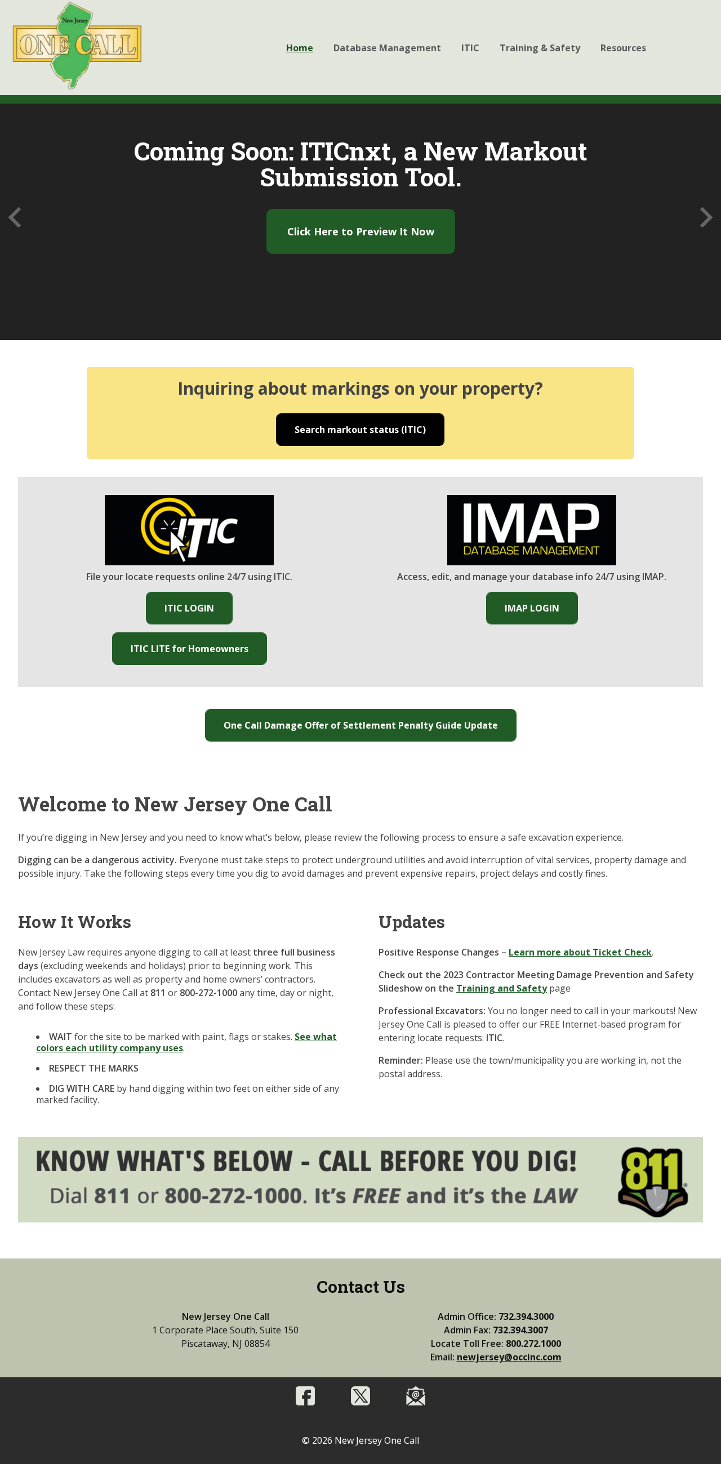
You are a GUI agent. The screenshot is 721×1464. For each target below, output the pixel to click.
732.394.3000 (526, 1316)
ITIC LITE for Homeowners (198, 653)
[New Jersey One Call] (76, 46)
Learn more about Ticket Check (580, 952)
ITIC (470, 48)
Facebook (305, 1395)
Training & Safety (540, 48)
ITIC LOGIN (198, 612)
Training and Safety (501, 988)
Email (415, 1395)
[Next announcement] (702, 217)
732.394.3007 (520, 1330)
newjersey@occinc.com (509, 1357)
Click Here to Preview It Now (360, 231)
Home (299, 48)
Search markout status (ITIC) (369, 434)
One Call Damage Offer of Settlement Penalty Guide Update (370, 724)
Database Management (387, 48)
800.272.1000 (533, 1343)
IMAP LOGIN (541, 612)
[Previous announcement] (18, 217)
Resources (623, 48)
